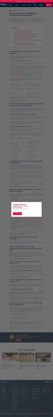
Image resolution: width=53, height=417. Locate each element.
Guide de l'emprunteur (41, 5)
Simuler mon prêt (49, 5)
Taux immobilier (17, 5)
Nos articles (35, 5)
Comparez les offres (17, 213)
